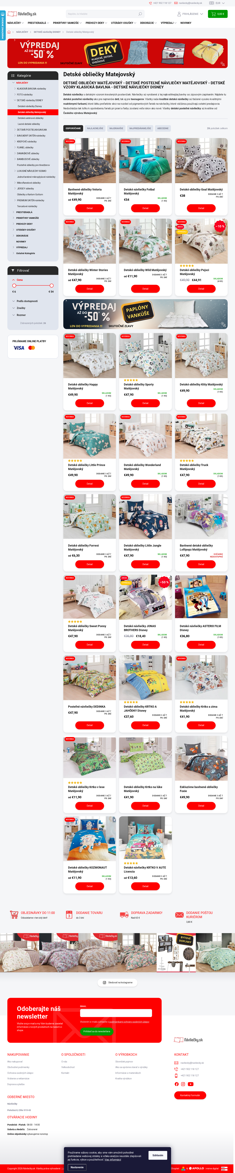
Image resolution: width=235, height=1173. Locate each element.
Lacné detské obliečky (29, 124)
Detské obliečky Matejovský (32, 112)
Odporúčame (73, 128)
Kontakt (65, 1073)
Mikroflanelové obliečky (29, 183)
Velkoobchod (67, 1067)
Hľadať (140, 14)
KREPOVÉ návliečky (27, 141)
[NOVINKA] (89, 162)
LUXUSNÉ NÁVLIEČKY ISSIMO (31, 171)
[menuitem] (16, 23)
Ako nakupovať (15, 1061)
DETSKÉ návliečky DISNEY (30, 100)
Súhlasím (158, 1155)
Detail (90, 208)
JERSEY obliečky (25, 188)
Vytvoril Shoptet (171, 1168)
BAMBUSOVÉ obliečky (28, 159)
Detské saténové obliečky (30, 118)
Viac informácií (113, 1159)
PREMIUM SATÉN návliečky (30, 200)
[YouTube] (190, 1083)
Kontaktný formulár (190, 1095)
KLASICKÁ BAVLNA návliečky (31, 88)
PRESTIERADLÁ (24, 212)
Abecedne (162, 128)
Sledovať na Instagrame (120, 982)
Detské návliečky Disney (30, 106)
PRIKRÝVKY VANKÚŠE (27, 218)
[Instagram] (183, 1083)
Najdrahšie (116, 128)
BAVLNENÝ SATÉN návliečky (31, 135)
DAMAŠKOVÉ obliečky (28, 153)
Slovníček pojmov (124, 1061)
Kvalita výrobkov (123, 1078)
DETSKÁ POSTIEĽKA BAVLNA (32, 129)
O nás (64, 1061)
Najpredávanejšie (140, 128)
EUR (218, 3)
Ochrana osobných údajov (20, 1073)
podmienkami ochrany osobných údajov (129, 1022)
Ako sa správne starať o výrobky (131, 1067)
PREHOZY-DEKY (24, 224)
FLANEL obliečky (25, 147)
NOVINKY (21, 241)
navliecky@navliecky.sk (192, 1063)
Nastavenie (77, 1167)
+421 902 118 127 (190, 1069)
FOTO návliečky (25, 94)
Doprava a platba (15, 1084)
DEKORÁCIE (22, 235)
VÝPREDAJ (21, 247)
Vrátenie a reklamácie (18, 1078)
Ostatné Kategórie (25, 253)
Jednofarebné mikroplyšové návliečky (36, 177)
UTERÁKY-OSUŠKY (26, 230)
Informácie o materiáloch (128, 1073)
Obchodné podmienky (18, 1067)
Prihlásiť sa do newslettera (96, 1031)
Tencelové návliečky (27, 206)
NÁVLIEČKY (22, 83)
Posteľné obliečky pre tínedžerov (33, 165)
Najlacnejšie (95, 128)
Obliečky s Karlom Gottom (30, 194)
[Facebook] (176, 1083)
